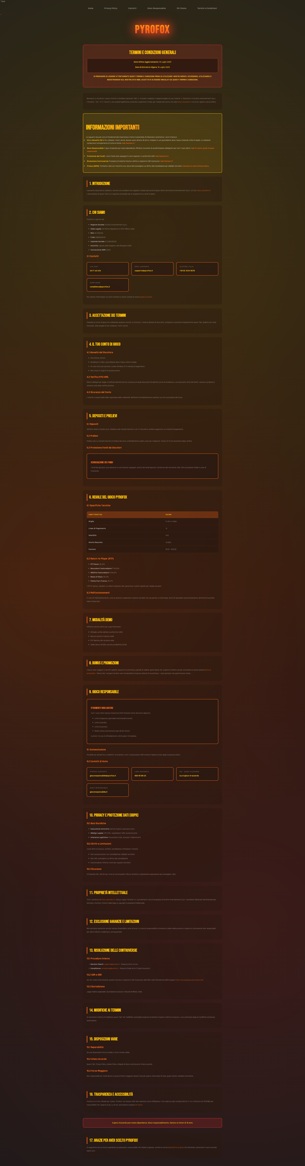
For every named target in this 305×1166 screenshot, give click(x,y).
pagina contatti (146, 297)
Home (91, 8)
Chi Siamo (181, 8)
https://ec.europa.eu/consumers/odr (189, 980)
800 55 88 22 (140, 775)
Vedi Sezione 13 (166, 161)
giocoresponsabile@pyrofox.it (103, 775)
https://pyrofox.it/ (184, 102)
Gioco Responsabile (156, 8)
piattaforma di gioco (176, 1147)
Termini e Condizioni (207, 8)
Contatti (132, 8)
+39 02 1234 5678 (187, 270)
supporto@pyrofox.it (144, 270)
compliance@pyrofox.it (100, 286)
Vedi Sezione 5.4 (162, 156)
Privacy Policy (110, 8)
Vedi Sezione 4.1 (128, 143)
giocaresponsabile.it (98, 792)
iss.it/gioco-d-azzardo (189, 775)
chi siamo (138, 1105)
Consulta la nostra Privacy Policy (196, 166)
